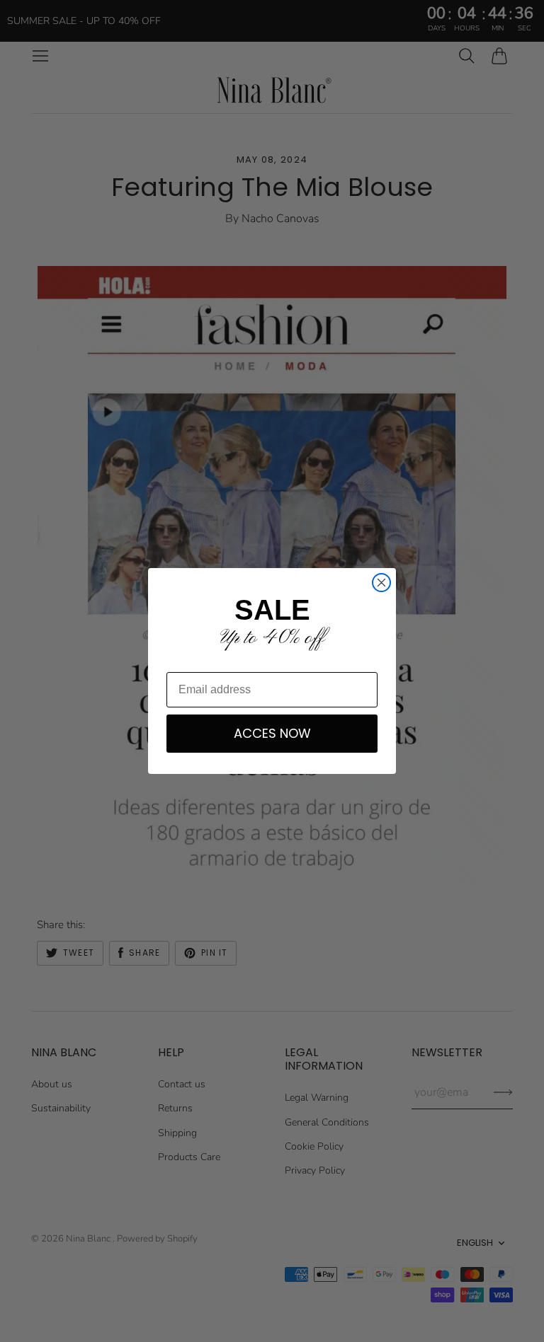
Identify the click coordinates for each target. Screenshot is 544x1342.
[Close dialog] (381, 582)
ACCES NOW (272, 733)
